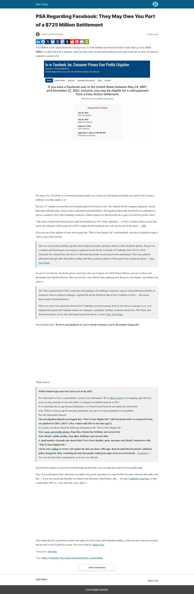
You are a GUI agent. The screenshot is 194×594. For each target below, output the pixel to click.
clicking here (98, 544)
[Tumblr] (67, 43)
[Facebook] (43, 43)
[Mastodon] (62, 43)
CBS (143, 225)
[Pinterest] (77, 43)
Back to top (153, 581)
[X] (47, 43)
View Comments (97, 567)
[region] (97, 166)
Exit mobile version (97, 589)
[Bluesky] (52, 43)
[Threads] (57, 43)
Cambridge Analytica (139, 478)
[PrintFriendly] (86, 43)
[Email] (81, 43)
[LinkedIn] (38, 43)
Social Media (96, 558)
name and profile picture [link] (57, 432)
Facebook (142, 453)
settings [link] (55, 449)
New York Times (114, 314)
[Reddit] (72, 43)
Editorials (52, 551)
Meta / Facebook (50, 558)
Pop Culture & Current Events (74, 558)
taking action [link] (116, 397)
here (140, 467)
